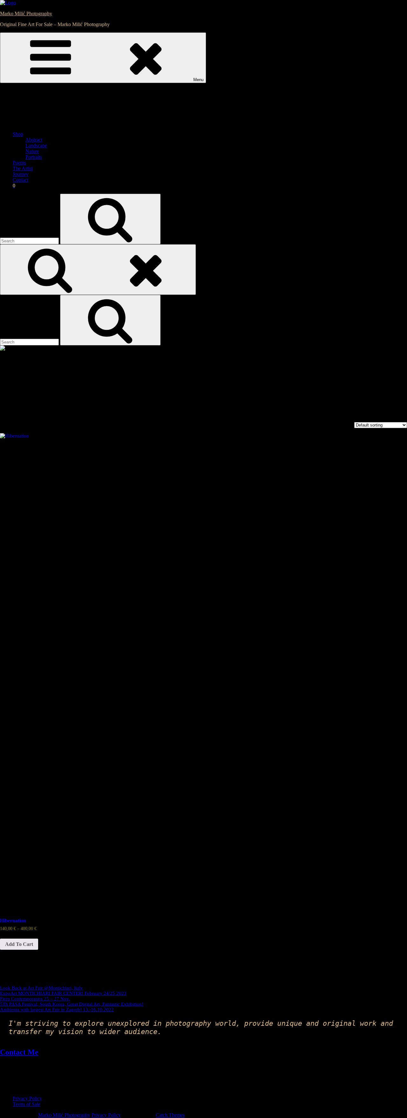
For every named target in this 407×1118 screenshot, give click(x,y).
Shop (18, 134)
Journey (21, 174)
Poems (19, 162)
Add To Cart (19, 944)
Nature (32, 151)
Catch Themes (170, 1115)
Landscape (36, 145)
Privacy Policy (27, 1098)
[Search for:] (30, 240)
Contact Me (19, 1052)
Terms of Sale (26, 1104)
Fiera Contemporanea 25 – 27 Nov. (35, 998)
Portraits (33, 157)
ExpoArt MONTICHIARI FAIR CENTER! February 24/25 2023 (63, 993)
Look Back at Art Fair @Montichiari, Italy (41, 987)
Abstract (33, 139)
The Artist (23, 168)
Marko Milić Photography (26, 13)
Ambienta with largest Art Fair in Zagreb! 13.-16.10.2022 (57, 1009)
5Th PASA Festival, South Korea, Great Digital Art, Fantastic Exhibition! (71, 1004)
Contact (20, 180)
